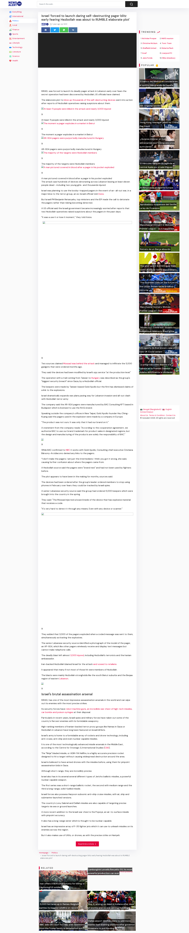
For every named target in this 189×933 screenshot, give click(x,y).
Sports (15, 34)
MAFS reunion (167, 38)
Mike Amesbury (168, 58)
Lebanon (63, 678)
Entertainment (18, 38)
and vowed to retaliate (104, 664)
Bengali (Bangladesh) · (152, 409)
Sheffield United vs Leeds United (156, 48)
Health (15, 60)
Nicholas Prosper (149, 38)
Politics (15, 21)
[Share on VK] (73, 29)
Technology (17, 47)
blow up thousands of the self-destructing (85, 100)
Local (14, 25)
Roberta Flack (167, 48)
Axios (101, 193)
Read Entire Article (86, 844)
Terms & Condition (157, 415)
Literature (16, 52)
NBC (68, 449)
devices (111, 100)
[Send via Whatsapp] (64, 29)
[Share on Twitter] (55, 29)
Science (16, 56)
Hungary (95, 377)
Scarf (144, 53)
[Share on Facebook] (45, 29)
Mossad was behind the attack (79, 363)
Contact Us (170, 415)
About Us (144, 415)
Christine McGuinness (151, 43)
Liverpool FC (167, 53)
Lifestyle (16, 43)
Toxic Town (167, 43)
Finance (15, 29)
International (17, 16)
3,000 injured (77, 655)
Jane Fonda (147, 58)
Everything (17, 12)
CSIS (107, 747)
